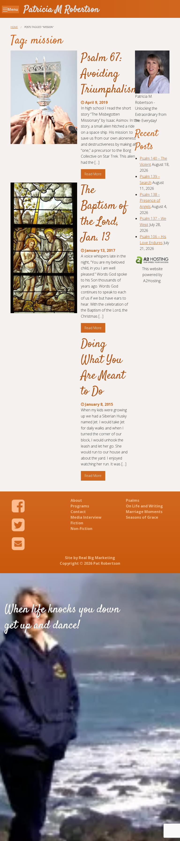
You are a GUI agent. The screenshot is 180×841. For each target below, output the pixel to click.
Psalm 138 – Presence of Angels (150, 200)
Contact (78, 512)
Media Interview (86, 517)
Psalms (132, 500)
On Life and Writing (144, 506)
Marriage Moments (144, 512)
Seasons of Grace (142, 517)
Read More (92, 174)
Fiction (77, 523)
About (76, 500)
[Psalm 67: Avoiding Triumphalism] (44, 97)
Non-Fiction (81, 528)
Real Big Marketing (97, 557)
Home (14, 27)
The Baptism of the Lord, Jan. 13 (104, 214)
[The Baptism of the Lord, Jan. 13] (44, 248)
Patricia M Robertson (61, 9)
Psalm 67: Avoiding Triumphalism (110, 74)
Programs (80, 506)
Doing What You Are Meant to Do (103, 368)
